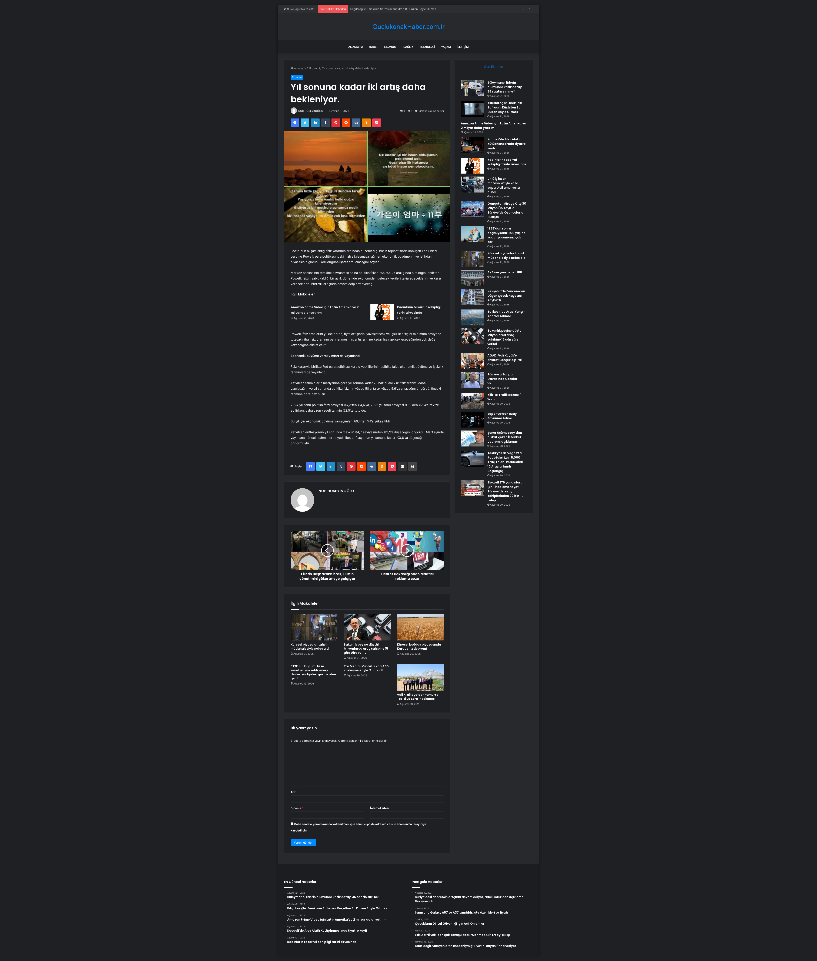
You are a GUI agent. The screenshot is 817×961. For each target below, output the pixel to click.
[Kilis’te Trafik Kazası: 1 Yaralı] (472, 401)
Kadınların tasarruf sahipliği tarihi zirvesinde (506, 162)
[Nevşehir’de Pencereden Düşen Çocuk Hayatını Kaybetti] (472, 297)
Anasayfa (355, 46)
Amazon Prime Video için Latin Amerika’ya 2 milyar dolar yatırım (391, 9)
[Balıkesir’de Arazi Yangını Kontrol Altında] (472, 317)
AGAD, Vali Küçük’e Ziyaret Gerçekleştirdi (504, 357)
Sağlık (408, 46)
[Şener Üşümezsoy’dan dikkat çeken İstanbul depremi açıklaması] (472, 438)
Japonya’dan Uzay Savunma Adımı (502, 416)
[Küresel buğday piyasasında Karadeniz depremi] (420, 627)
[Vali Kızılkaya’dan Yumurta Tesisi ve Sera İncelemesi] (420, 677)
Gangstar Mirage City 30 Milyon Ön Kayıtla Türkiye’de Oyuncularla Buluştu (506, 210)
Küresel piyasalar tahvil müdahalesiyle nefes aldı (310, 646)
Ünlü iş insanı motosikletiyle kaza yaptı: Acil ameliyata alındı (503, 185)
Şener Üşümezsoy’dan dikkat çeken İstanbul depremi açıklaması (504, 437)
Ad (294, 792)
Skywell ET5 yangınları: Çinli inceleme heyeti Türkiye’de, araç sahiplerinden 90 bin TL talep (505, 491)
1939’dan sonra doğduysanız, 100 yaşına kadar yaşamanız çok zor (506, 235)
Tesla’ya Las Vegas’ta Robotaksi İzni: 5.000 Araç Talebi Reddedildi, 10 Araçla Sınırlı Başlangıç (505, 462)
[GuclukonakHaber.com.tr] (408, 26)
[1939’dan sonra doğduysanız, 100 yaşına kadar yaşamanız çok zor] (472, 234)
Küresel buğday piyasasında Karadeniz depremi (419, 646)
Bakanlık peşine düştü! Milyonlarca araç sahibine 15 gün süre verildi (366, 648)
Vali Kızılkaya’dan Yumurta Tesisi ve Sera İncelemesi (417, 697)
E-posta (297, 808)
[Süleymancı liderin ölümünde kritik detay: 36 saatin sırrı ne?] (472, 88)
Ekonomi (390, 46)
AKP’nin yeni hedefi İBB (504, 272)
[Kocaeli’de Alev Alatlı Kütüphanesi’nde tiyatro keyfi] (472, 145)
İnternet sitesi (379, 808)
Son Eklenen (493, 67)
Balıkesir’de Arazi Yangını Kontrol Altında (506, 313)
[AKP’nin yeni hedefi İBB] (472, 278)
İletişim (463, 46)
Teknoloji (427, 46)
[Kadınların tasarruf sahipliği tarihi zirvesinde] (382, 312)
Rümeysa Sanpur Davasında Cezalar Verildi (502, 378)
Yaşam (446, 46)
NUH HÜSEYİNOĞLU (310, 111)
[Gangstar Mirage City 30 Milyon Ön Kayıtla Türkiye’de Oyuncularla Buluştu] (472, 209)
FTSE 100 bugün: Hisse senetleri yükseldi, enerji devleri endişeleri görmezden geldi (313, 672)
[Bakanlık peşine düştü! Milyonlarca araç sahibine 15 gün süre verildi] (367, 627)
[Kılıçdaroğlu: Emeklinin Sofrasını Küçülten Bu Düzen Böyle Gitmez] (472, 109)
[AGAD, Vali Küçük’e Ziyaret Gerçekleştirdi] (472, 361)
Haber (373, 46)
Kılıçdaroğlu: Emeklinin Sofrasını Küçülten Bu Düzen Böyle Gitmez (504, 107)
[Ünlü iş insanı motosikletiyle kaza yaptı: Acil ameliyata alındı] (472, 184)
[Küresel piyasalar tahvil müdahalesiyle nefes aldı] (314, 627)
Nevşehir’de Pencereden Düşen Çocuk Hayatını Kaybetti (506, 295)
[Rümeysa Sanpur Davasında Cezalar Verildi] (472, 380)
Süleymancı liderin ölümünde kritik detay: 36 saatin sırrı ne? (505, 87)
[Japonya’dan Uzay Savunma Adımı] (472, 420)
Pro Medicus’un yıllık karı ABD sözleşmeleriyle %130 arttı (366, 668)
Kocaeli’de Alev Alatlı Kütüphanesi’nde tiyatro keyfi (506, 143)
